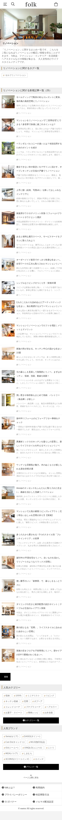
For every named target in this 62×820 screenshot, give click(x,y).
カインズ (39, 759)
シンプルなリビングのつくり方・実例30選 (36, 283)
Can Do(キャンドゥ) (15, 742)
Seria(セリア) (12, 736)
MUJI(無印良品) (37, 742)
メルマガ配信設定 (44, 801)
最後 (6, 677)
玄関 (26, 701)
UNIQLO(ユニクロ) (33, 748)
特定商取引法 (42, 794)
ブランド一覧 (32, 767)
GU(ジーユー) (12, 748)
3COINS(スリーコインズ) (17, 759)
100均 (18, 695)
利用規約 (40, 787)
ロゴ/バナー (10, 801)
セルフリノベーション (15, 75)
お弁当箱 (48, 712)
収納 (8, 695)
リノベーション (24, 113)
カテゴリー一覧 (32, 720)
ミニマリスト (33, 695)
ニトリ (51, 748)
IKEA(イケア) (12, 753)
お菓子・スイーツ (14, 712)
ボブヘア (38, 701)
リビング (50, 695)
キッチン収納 (12, 701)
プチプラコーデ (33, 707)
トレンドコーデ (13, 707)
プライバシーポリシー (15, 794)
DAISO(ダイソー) (32, 736)
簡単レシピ (33, 712)
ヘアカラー (51, 707)
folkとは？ (9, 787)
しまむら (28, 753)
